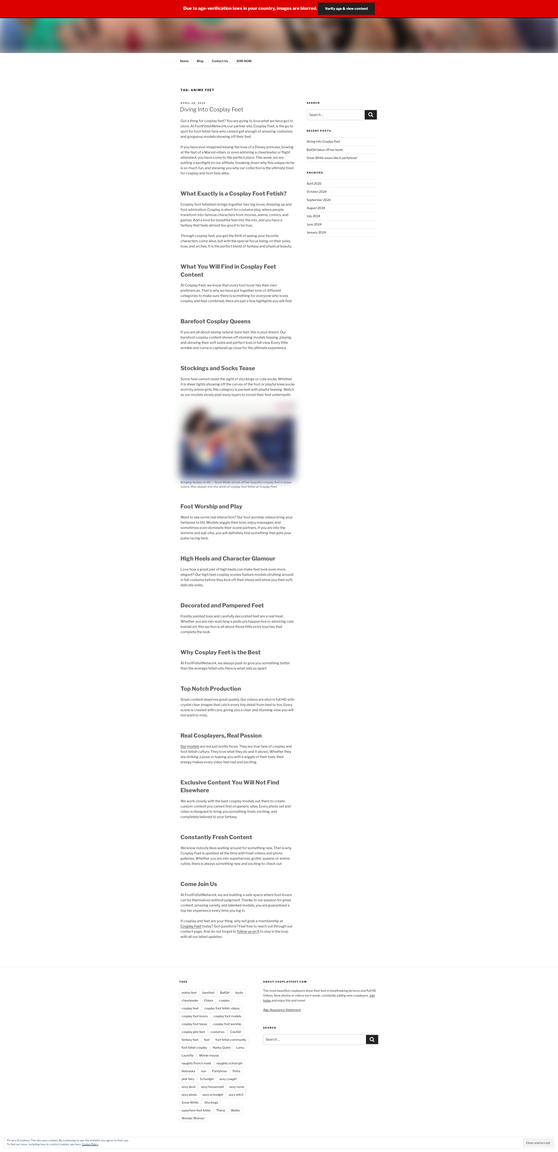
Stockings (211, 1102)
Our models (189, 746)
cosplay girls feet (193, 1032)
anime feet (189, 992)
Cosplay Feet (190, 926)
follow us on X (248, 931)
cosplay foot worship (227, 1024)
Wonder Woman (193, 1118)
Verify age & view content (346, 9)
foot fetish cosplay (194, 1047)
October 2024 (317, 191)
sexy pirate (189, 1094)
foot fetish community (230, 1039)
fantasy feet (190, 1039)
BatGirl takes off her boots (325, 150)
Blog (200, 61)
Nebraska (188, 1071)
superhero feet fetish (196, 1110)
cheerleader (190, 1000)
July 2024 (313, 216)
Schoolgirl (207, 1079)
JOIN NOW (244, 61)
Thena (220, 1110)
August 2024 (316, 208)
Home (184, 61)
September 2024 (319, 200)
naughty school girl (229, 1063)
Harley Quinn (222, 1047)
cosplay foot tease (194, 1024)
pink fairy (188, 1079)
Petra (236, 1071)
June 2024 (314, 224)
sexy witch (236, 1094)
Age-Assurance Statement (282, 1010)
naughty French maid (196, 1063)
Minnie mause (209, 1055)
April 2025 (314, 183)
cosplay (224, 1000)
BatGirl (225, 992)
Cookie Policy (90, 1144)
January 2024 (316, 232)
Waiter (235, 1110)
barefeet (208, 992)
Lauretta (188, 1055)
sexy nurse (236, 1087)
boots (239, 992)
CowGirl (235, 1032)
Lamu (240, 1047)
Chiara (208, 1000)
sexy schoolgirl (212, 1094)
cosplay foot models (227, 1016)
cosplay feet (190, 1008)
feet (207, 1039)
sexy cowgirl (227, 1079)
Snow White (190, 1102)
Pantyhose (219, 1071)
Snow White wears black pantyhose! (332, 158)
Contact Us (220, 61)
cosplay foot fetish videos (222, 1008)
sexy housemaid (212, 1087)
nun (203, 1071)
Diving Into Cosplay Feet (211, 109)
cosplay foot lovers (195, 1016)
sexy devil (188, 1087)
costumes (218, 1032)
